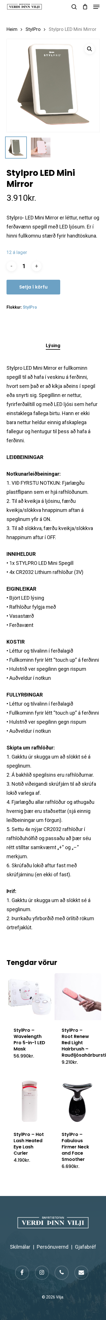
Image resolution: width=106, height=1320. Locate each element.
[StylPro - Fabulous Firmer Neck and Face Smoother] (78, 1101)
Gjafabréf (85, 1247)
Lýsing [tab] (53, 345)
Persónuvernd (52, 1247)
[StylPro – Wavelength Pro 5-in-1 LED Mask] (30, 996)
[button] (96, 7)
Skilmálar (20, 1247)
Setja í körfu (33, 287)
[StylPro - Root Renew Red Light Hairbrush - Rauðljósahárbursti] (78, 996)
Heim (12, 29)
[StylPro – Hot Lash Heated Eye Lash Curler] (30, 1101)
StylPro (33, 29)
